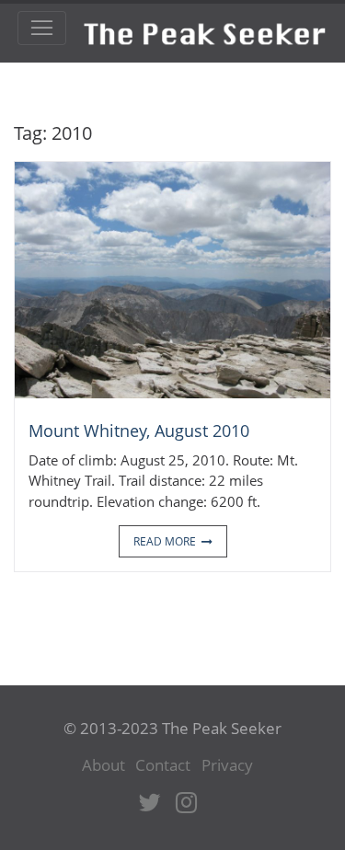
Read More (164, 541)
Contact (162, 764)
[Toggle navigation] (41, 28)
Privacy (227, 764)
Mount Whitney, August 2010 (139, 430)
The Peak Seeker (206, 26)
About (103, 764)
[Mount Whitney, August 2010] (172, 279)
